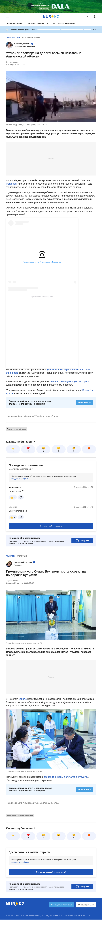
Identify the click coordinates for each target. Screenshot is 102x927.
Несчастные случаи (66, 23)
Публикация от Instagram (42, 297)
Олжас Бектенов (25, 816)
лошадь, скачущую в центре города (70, 381)
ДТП (54, 23)
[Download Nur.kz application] (51, 6)
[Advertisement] (51, 158)
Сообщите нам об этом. (47, 416)
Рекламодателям (86, 905)
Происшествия (14, 23)
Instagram (11, 183)
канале (23, 699)
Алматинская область (16, 429)
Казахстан (22, 556)
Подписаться (84, 402)
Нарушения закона (35, 23)
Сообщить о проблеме (61, 905)
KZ (88, 17)
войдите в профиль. (20, 479)
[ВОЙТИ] (94, 16)
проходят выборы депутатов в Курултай (66, 777)
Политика (10, 556)
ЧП (48, 23)
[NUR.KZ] (51, 17)
